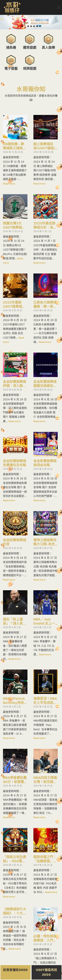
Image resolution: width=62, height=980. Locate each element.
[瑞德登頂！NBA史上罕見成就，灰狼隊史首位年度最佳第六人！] (45, 682)
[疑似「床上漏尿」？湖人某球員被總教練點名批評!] (15, 602)
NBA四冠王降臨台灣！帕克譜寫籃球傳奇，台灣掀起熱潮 (45, 780)
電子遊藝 (11, 69)
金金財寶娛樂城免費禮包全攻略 (14, 463)
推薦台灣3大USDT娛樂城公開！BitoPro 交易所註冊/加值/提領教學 (14, 225)
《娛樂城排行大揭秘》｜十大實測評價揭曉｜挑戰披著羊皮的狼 (14, 911)
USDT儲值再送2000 (46, 972)
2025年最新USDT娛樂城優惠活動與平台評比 (14, 304)
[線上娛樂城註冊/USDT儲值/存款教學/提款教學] (45, 127)
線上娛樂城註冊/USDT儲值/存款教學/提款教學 (44, 146)
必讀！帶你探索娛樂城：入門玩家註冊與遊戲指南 (45, 938)
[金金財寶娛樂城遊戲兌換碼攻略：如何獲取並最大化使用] (45, 365)
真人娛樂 (48, 48)
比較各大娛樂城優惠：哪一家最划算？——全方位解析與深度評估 (45, 304)
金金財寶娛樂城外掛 (14, 542)
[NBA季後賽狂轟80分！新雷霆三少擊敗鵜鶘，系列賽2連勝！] (15, 761)
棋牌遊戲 (29, 69)
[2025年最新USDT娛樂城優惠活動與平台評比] (15, 285)
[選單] (58, 7)
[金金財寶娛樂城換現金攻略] (45, 444)
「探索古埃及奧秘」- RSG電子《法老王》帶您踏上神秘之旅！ (14, 859)
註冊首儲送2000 (15, 970)
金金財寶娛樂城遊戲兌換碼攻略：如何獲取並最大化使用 (45, 384)
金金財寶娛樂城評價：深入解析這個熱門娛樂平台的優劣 (14, 384)
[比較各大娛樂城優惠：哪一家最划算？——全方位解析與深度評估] (45, 285)
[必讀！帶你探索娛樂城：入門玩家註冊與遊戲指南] (45, 919)
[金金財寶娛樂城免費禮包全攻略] (15, 444)
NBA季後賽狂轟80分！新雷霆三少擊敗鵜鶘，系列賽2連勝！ (15, 780)
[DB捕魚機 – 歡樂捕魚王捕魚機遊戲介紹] (15, 127)
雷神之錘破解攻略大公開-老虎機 (45, 542)
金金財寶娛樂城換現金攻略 (45, 463)
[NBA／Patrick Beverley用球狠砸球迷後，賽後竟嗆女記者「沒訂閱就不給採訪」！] (15, 682)
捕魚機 (11, 48)
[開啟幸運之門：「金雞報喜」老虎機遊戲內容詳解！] (45, 840)
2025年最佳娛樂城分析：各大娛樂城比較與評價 (45, 225)
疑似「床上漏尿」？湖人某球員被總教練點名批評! (14, 621)
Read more (9, 183)
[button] (22, 26)
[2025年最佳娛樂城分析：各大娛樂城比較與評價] (45, 206)
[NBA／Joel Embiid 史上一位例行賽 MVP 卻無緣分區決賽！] (45, 602)
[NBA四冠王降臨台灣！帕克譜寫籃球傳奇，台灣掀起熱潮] (45, 761)
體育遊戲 (29, 48)
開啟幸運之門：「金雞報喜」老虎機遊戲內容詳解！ (45, 859)
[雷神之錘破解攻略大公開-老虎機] (45, 523)
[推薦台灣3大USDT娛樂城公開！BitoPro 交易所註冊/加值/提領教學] (15, 206)
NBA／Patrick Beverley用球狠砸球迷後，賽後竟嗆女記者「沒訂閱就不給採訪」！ (15, 701)
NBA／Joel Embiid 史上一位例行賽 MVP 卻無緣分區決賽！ (44, 621)
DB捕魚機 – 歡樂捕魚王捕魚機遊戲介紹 (14, 146)
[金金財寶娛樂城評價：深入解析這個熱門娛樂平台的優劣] (15, 365)
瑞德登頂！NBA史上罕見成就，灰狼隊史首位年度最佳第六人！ (45, 701)
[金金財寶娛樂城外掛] (15, 523)
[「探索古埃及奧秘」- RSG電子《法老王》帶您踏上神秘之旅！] (15, 840)
